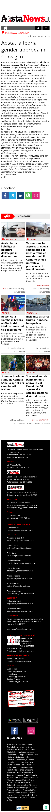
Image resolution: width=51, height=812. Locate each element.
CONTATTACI (12, 615)
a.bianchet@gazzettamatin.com (20, 540)
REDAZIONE (12, 499)
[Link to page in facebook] (5, 195)
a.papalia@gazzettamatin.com (19, 578)
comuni (32, 239)
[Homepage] (5, 28)
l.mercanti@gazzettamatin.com (20, 530)
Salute (13, 239)
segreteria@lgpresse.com (23, 651)
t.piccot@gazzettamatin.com (19, 586)
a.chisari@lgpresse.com (22, 661)
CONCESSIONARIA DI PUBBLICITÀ (21, 635)
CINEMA (32, 373)
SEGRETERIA (12, 598)
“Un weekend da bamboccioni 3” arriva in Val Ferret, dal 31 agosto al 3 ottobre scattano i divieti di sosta (37, 386)
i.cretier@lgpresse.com (16, 676)
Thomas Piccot (43, 348)
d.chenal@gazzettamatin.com (19, 548)
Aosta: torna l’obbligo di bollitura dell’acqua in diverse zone (9, 249)
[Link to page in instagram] (36, 195)
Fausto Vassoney (17, 288)
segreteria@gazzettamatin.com (24, 507)
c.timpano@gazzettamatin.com (20, 570)
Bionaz (34, 420)
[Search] (38, 28)
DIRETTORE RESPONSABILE (18, 524)
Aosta (6, 239)
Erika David (34, 423)
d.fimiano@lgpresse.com (17, 681)
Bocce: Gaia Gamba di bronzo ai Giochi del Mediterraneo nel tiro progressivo (12, 323)
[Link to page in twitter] (12, 195)
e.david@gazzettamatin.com (19, 555)
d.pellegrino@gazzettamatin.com (21, 563)
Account (10, 665)
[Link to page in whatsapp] (28, 195)
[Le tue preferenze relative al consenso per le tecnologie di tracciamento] (46, 807)
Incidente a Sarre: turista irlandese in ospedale (37, 320)
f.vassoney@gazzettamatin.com (20, 593)
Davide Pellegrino (17, 348)
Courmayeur (44, 420)
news (35, 36)
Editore (10, 461)
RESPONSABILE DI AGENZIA (18, 655)
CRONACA (33, 313)
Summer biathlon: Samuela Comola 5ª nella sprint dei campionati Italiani (13, 383)
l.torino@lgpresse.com (16, 671)
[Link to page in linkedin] (20, 195)
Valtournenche (43, 285)
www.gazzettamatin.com (17, 457)
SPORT (6, 313)
